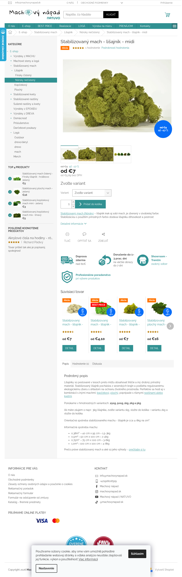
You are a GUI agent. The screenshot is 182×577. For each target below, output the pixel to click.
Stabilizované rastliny (26, 99)
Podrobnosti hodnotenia (115, 47)
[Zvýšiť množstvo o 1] (73, 202)
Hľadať (111, 14)
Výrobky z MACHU (24, 56)
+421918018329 (108, 481)
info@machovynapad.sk (113, 475)
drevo (17, 146)
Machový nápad (109, 486)
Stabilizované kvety (25, 94)
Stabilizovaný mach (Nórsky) (77, 213)
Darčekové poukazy (25, 127)
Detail (69, 348)
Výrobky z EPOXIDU (25, 108)
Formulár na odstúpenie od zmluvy (28, 497)
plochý (114, 392)
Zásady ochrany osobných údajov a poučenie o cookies (40, 484)
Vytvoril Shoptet (164, 569)
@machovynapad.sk (111, 502)
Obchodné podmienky (94, 2)
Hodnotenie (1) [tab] (80, 363)
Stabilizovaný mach (25, 65)
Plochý (18, 89)
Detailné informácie (72, 223)
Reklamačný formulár (20, 493)
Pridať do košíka (93, 204)
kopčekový (103, 392)
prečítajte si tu (137, 449)
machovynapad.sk (110, 491)
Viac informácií (88, 559)
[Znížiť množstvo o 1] (73, 206)
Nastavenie (46, 568)
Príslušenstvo (21, 123)
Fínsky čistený (23, 75)
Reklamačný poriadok (20, 488)
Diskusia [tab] (97, 363)
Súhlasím (137, 553)
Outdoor (19, 137)
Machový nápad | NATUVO (115, 496)
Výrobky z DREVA (24, 113)
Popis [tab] (65, 363)
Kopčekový (20, 84)
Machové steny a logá (26, 61)
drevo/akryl (21, 142)
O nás (70, 2)
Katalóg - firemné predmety (24, 502)
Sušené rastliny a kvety (27, 104)
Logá (16, 132)
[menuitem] (11, 26)
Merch (17, 156)
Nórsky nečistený (25, 80)
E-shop (14, 51)
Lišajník (18, 70)
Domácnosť (20, 118)
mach (17, 151)
